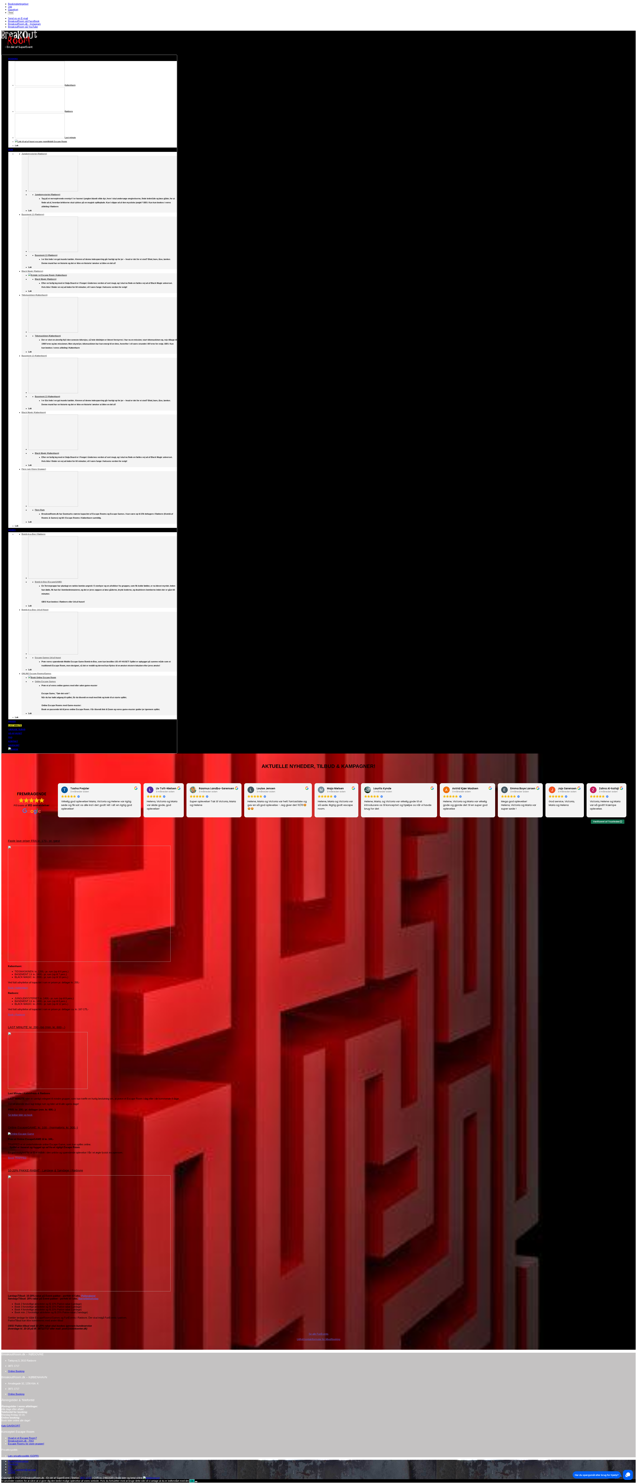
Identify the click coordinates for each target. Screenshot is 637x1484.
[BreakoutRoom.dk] (19, 47)
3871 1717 (85, 1477)
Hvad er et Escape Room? (22, 1438)
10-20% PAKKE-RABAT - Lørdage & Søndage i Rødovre (45, 1170)
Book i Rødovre (16, 1014)
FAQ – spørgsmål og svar (22, 1469)
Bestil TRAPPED (17, 1157)
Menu (4, 53)
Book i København (18, 987)
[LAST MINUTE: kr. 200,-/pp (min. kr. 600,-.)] (48, 1088)
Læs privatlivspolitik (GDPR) (23, 1455)
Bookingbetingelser (18, 3)
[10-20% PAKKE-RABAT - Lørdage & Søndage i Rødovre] (89, 1290)
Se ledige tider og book (20, 1114)
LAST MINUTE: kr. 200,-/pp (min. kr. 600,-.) (36, 1027)
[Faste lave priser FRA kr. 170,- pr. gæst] (89, 960)
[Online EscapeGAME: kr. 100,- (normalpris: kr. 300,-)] (21, 1133)
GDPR (11, 1472)
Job (10, 6)
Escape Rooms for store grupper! (26, 1443)
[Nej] (196, 1481)
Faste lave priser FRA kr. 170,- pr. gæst (34, 841)
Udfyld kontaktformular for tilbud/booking (318, 1339)
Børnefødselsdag (88, 1298)
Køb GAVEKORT (10, 1425)
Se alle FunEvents (318, 1333)
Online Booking (16, 1371)
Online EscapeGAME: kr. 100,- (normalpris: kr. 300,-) (43, 1127)
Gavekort (13, 9)
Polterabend (88, 1295)
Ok (192, 1481)
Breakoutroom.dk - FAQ (21, 1440)
